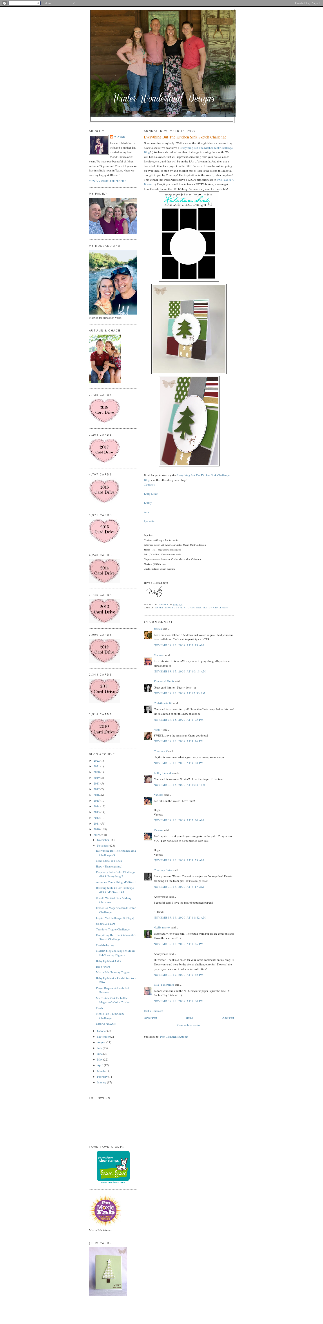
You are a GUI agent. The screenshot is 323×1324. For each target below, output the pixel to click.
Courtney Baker (163, 870)
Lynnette (149, 521)
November (103, 845)
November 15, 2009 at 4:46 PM (179, 741)
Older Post (228, 1018)
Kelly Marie (151, 494)
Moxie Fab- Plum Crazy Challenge (110, 1016)
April (100, 1065)
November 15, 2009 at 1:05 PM (179, 720)
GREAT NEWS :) (106, 1024)
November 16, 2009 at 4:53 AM (179, 860)
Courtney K (161, 751)
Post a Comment (153, 1011)
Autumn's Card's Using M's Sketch (116, 882)
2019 (97, 778)
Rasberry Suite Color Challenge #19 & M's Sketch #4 (115, 890)
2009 (97, 835)
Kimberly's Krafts (164, 681)
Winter (119, 136)
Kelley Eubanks (163, 773)
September (103, 1037)
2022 (97, 760)
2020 (97, 772)
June (100, 1054)
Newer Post (150, 1018)
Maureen (159, 655)
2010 (97, 829)
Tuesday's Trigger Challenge (113, 929)
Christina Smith (163, 703)
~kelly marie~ (162, 927)
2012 (97, 818)
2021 (97, 766)
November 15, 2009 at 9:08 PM (179, 763)
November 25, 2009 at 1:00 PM (179, 1001)
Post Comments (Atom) (174, 1037)
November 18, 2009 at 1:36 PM (179, 944)
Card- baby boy (105, 945)
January (102, 1082)
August (101, 1042)
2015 (97, 801)
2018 (97, 783)
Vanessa (158, 795)
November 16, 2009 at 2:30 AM (179, 820)
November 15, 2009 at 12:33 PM (180, 693)
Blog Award (103, 967)
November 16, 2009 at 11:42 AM (180, 917)
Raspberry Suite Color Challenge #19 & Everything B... (115, 874)
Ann (146, 512)
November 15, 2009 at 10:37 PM (180, 785)
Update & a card (105, 924)
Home (189, 1018)
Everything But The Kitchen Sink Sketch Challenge (191, 607)
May (100, 1059)
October (102, 1031)
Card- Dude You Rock (109, 861)
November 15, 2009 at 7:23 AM (179, 645)
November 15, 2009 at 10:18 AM (180, 671)
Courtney (149, 484)
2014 (97, 806)
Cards (99, 1008)
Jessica (158, 629)
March (101, 1071)
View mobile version (189, 1025)
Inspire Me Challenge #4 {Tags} (115, 918)
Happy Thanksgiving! (109, 866)
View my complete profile (107, 180)
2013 (97, 812)
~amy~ (158, 729)
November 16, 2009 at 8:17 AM (179, 887)
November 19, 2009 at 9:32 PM (179, 975)
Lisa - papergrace (164, 985)
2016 (97, 795)
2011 (97, 823)
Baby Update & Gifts (108, 961)
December (103, 840)
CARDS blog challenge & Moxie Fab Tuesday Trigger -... (115, 953)
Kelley (148, 503)
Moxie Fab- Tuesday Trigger (113, 972)
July (100, 1048)
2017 (97, 789)
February (102, 1077)
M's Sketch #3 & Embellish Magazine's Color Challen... (114, 1000)
